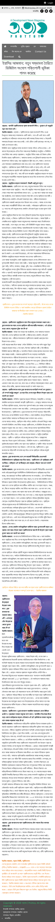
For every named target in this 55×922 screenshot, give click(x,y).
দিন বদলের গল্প (16, 51)
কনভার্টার (35, 11)
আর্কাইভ (28, 51)
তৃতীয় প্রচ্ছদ (25, 46)
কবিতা (6, 51)
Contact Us (40, 51)
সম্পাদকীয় (13, 46)
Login (50, 3)
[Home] (5, 46)
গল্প (35, 46)
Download (9, 56)
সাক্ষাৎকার (43, 46)
